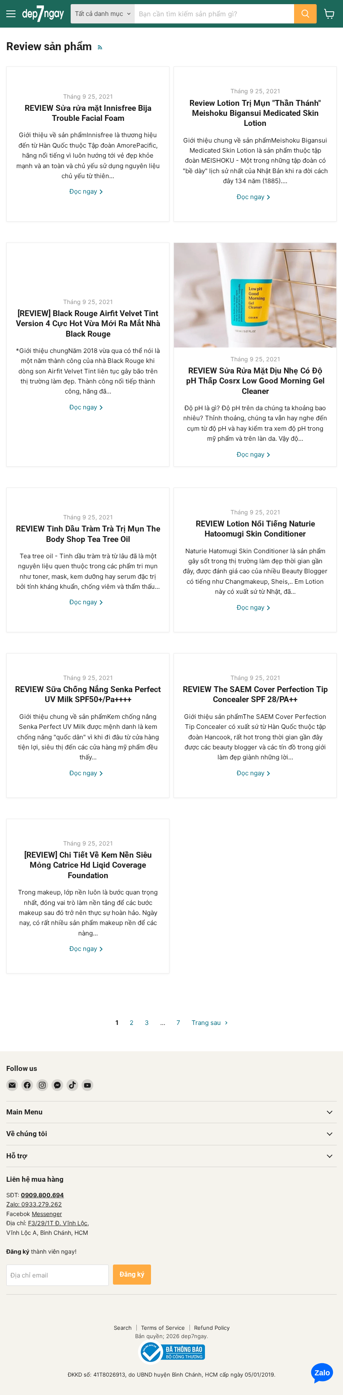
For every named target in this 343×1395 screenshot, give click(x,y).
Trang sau (207, 1023)
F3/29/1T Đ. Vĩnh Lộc (57, 1222)
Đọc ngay (84, 191)
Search (123, 1327)
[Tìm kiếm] (305, 13)
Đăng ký (132, 1274)
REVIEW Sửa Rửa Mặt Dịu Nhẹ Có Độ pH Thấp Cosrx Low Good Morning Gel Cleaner (255, 381)
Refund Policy (212, 1327)
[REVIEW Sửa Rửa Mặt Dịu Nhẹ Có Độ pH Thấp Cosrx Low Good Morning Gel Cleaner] (255, 295)
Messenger (47, 1213)
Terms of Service (163, 1327)
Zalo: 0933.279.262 (34, 1204)
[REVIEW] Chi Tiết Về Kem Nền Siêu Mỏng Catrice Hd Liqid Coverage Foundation (88, 865)
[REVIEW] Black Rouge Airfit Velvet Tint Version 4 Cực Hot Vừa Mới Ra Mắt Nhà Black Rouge (88, 324)
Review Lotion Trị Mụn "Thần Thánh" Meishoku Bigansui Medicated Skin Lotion (255, 113)
